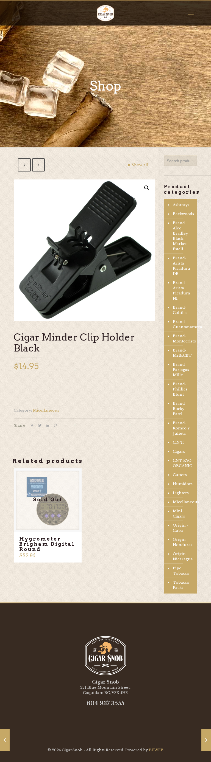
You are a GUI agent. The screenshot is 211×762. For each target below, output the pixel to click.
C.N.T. (178, 442)
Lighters (181, 493)
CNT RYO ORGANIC (182, 463)
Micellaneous (46, 410)
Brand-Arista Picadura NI (181, 290)
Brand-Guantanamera (184, 324)
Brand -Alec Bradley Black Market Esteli (180, 236)
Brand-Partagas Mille (181, 369)
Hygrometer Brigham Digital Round (47, 544)
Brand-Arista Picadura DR (181, 266)
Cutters (180, 475)
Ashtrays (181, 205)
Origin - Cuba (180, 528)
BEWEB (156, 750)
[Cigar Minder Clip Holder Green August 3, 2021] (206, 740)
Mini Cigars (179, 514)
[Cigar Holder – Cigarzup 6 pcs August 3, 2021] (5, 740)
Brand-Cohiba (180, 310)
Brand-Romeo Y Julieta (181, 428)
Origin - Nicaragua (183, 556)
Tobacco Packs (181, 585)
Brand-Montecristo (184, 339)
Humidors (183, 484)
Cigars (179, 451)
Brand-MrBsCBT (182, 353)
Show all (140, 165)
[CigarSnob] (105, 13)
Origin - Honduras (182, 542)
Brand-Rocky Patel (180, 408)
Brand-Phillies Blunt (180, 389)
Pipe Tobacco (181, 571)
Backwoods (183, 214)
